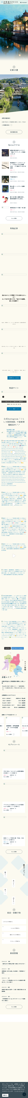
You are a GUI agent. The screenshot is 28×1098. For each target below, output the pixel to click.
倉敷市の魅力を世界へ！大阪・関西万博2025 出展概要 (14, 990)
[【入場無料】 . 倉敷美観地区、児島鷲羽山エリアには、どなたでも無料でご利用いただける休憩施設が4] (14, 581)
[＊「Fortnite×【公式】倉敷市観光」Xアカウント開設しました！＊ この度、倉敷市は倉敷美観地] (14, 633)
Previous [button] (3, 397)
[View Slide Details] (14, 397)
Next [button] (25, 397)
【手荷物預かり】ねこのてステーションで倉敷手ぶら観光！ (13, 999)
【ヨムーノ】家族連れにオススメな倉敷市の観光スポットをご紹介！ (13, 981)
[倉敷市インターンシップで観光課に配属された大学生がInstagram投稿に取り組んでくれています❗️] (14, 504)
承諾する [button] (5, 1095)
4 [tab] (13, 404)
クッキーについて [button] (19, 1091)
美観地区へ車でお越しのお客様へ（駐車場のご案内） (13, 972)
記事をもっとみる (14, 378)
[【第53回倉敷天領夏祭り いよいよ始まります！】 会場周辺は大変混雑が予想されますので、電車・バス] (14, 607)
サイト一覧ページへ (14, 409)
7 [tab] (18, 404)
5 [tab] (14, 404)
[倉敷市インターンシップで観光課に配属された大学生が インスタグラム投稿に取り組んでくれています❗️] (14, 478)
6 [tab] (16, 404)
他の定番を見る (14, 132)
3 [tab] (11, 404)
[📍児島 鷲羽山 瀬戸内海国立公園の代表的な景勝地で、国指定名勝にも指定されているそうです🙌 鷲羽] (14, 452)
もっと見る (14, 218)
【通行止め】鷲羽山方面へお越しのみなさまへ (13, 963)
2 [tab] (9, 404)
